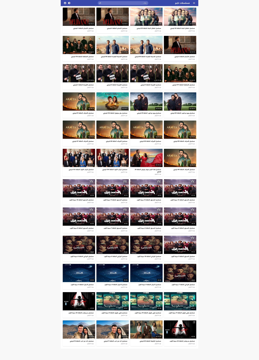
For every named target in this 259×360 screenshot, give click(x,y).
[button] (100, 3)
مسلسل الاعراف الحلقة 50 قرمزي (184, 141)
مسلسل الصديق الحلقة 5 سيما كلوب (183, 256)
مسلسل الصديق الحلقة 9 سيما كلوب (183, 228)
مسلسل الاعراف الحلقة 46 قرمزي (184, 169)
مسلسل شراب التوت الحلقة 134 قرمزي (114, 169)
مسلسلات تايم (182, 3)
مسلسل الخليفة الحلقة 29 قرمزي (150, 341)
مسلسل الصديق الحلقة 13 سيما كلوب (182, 200)
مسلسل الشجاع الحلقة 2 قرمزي (185, 56)
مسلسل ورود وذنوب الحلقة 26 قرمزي (183, 113)
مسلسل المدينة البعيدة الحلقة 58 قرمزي (114, 56)
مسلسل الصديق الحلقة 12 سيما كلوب (149, 200)
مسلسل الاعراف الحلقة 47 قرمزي (83, 141)
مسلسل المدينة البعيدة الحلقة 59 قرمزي (148, 56)
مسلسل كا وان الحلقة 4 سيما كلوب (115, 284)
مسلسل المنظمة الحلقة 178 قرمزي (82, 56)
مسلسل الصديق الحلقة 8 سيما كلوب (149, 228)
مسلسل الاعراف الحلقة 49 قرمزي (150, 141)
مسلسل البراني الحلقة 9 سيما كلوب (115, 256)
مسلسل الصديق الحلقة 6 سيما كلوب (82, 228)
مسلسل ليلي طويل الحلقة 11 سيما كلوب (182, 313)
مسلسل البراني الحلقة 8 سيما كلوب (82, 256)
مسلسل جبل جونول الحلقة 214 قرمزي (115, 113)
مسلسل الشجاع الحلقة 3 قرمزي (83, 28)
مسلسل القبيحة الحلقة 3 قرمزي (83, 85)
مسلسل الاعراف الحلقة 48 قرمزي (116, 141)
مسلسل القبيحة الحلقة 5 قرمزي (151, 85)
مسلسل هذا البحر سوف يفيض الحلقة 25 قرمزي (148, 170)
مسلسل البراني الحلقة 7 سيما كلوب (183, 284)
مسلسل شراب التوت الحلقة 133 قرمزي (81, 169)
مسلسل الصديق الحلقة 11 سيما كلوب (115, 200)
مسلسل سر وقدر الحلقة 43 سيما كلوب (81, 313)
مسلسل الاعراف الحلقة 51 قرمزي (83, 113)
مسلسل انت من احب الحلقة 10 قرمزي (82, 341)
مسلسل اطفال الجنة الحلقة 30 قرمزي (182, 28)
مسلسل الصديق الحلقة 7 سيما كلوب (115, 228)
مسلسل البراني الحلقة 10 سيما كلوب (149, 256)
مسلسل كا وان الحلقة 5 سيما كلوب (149, 284)
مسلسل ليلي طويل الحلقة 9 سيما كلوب (114, 313)
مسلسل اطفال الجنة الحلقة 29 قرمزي (149, 28)
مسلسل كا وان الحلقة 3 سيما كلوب (82, 284)
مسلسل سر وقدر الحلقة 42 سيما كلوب (182, 341)
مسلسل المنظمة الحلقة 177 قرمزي (183, 85)
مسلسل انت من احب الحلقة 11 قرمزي (115, 341)
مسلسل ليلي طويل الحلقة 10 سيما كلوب (148, 313)
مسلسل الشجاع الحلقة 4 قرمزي (117, 28)
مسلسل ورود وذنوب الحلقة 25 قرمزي (149, 113)
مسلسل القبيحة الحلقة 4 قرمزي (117, 85)
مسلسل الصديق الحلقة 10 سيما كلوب (81, 200)
